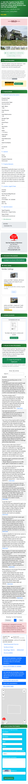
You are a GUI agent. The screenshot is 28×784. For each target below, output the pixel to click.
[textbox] (14, 754)
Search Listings (12, 55)
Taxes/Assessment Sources (11, 644)
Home (7, 53)
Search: (6, 374)
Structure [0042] (8, 653)
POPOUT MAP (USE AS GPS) (10, 680)
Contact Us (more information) (14, 260)
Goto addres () (7, 669)
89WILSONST (20, 650)
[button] (25, 36)
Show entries (14, 371)
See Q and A (18, 83)
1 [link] (15, 620)
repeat (13, 770)
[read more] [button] (20, 408)
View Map (21, 53)
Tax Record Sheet (8, 647)
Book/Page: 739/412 (9, 650)
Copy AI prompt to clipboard (15, 361)
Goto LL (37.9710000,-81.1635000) (12, 666)
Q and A (4, 377)
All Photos (14, 53)
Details (14, 292)
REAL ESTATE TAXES (8, 686)
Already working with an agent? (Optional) (14, 750)
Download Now (14, 338)
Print (19, 55)
